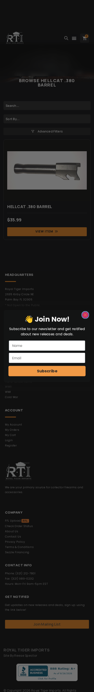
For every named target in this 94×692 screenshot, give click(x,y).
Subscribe (47, 371)
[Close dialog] (85, 315)
